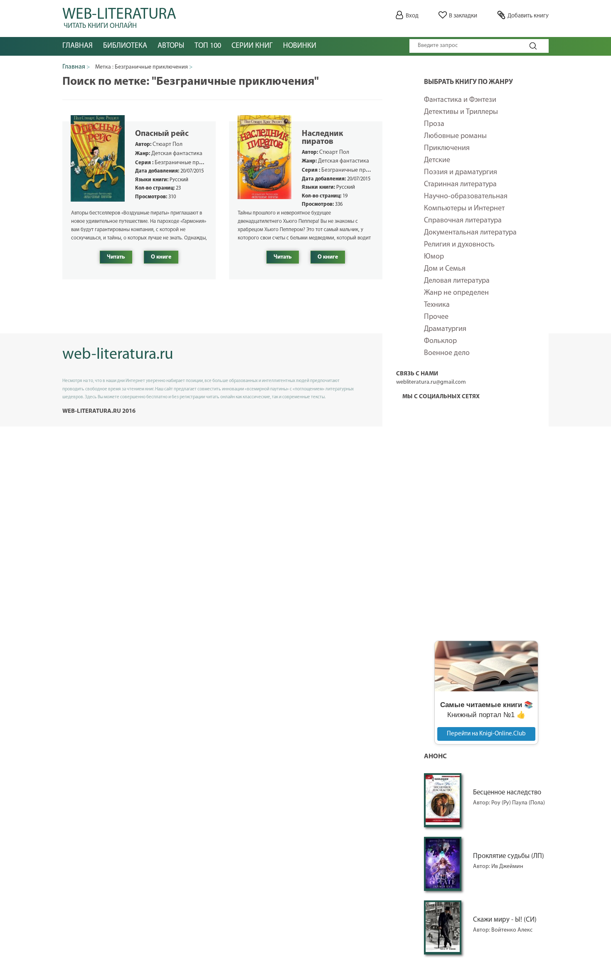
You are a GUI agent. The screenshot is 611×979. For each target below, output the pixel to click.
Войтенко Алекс (511, 930)
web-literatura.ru (117, 355)
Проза (434, 124)
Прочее (436, 317)
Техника (437, 305)
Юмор (434, 257)
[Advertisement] (486, 504)
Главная (77, 46)
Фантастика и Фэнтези (460, 100)
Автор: (482, 803)
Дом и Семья (445, 269)
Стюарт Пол (167, 144)
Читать (116, 257)
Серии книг (252, 46)
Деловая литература (457, 281)
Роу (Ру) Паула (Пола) (518, 803)
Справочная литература (463, 220)
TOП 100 (208, 46)
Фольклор (440, 341)
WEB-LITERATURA (119, 16)
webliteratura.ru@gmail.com (431, 382)
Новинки (299, 46)
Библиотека (125, 46)
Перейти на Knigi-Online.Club (486, 734)
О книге (161, 257)
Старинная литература (460, 184)
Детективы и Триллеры (461, 112)
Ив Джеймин (507, 866)
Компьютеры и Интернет (464, 208)
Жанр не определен (456, 293)
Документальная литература (470, 233)
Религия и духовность (459, 245)
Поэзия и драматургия (460, 172)
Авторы (171, 46)
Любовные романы (455, 136)
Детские (437, 160)
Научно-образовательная (466, 196)
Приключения (447, 148)
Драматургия (445, 329)
